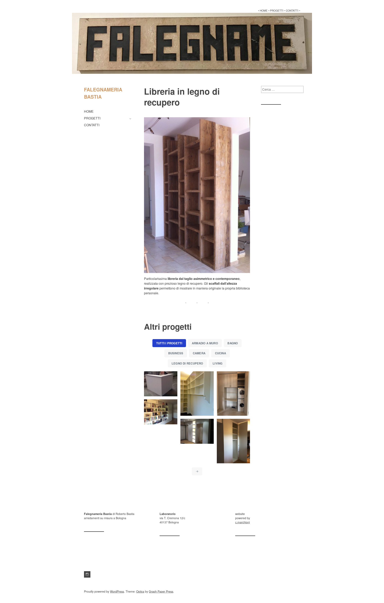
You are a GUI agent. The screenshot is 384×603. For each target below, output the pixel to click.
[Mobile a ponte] (197, 431)
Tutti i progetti (169, 343)
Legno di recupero (187, 363)
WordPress (117, 591)
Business (175, 353)
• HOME (263, 10)
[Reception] (160, 383)
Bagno (232, 343)
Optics (140, 591)
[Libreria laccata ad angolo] (197, 393)
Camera (199, 353)
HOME (89, 111)
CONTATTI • (293, 10)
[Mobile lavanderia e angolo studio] (233, 393)
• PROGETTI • (276, 10)
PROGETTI (92, 118)
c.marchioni (242, 522)
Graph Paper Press (161, 591)
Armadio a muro (205, 343)
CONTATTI (91, 125)
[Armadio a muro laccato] (233, 441)
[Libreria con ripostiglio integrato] (160, 411)
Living (217, 363)
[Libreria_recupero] (197, 195)
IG (87, 574)
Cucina (220, 353)
